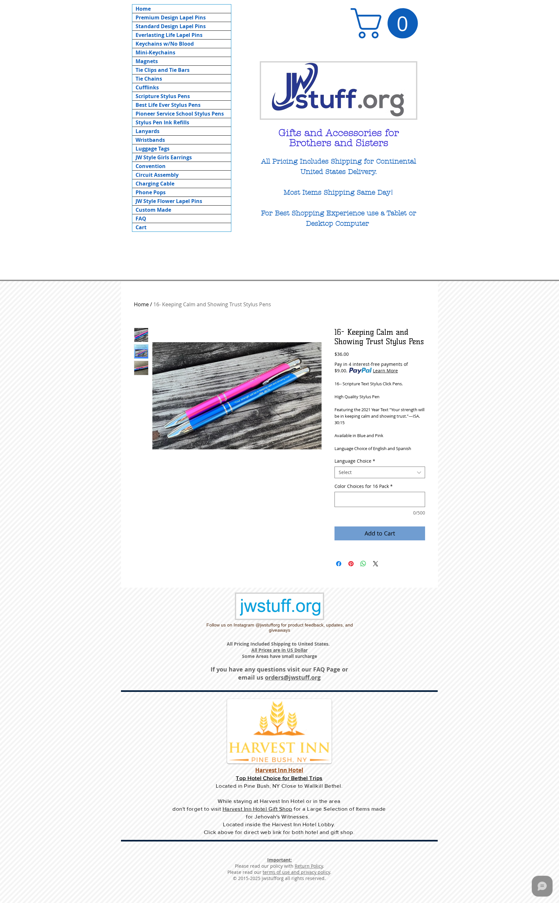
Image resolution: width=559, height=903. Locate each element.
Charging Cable (155, 183)
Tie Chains (149, 78)
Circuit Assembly (157, 174)
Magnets (147, 61)
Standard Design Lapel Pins (171, 26)
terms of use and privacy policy (296, 872)
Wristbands (150, 139)
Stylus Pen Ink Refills (162, 122)
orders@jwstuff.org (293, 677)
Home (143, 8)
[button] (388, 23)
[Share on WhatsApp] (363, 564)
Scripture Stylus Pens (163, 96)
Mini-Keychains (155, 52)
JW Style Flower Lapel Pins (169, 201)
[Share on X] (375, 564)
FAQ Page (326, 669)
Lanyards (147, 131)
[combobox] (379, 472)
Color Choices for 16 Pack (363, 486)
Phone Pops (151, 192)
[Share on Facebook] (339, 564)
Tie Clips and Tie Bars (163, 69)
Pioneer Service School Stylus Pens (180, 113)
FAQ (141, 218)
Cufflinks (147, 87)
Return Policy (309, 866)
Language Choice (354, 461)
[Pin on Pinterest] (351, 564)
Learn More (385, 370)
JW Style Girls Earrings (164, 157)
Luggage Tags (153, 148)
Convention (151, 166)
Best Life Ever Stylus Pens (168, 104)
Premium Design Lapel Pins (171, 17)
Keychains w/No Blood (165, 43)
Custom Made (153, 209)
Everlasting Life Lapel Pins (169, 35)
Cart (141, 227)
